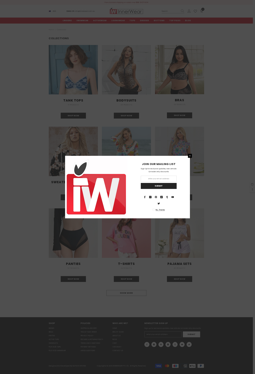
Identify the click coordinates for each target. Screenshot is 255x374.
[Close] (190, 156)
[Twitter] (159, 203)
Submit (159, 186)
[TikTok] (161, 197)
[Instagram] (150, 197)
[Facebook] (145, 197)
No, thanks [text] (160, 210)
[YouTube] (172, 197)
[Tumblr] (167, 197)
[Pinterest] (156, 197)
